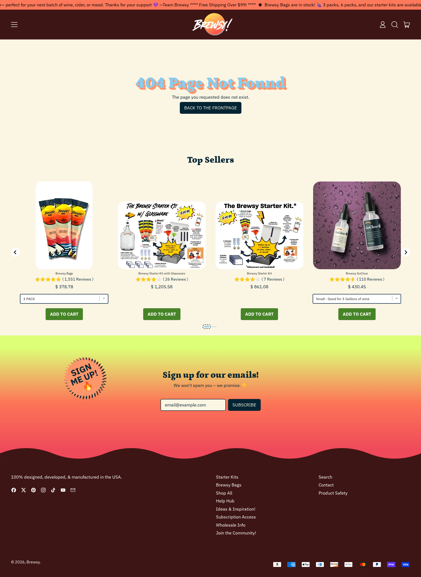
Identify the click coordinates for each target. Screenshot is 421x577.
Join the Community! (236, 533)
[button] (395, 24)
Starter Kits (227, 477)
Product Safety (333, 493)
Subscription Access (236, 517)
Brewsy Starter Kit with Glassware (161, 273)
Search (325, 477)
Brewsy (33, 562)
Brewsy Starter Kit (259, 273)
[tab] (206, 326)
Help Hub (225, 501)
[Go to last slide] (15, 252)
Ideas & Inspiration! (235, 509)
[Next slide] (405, 252)
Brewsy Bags (64, 273)
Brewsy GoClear (357, 273)
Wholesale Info (230, 525)
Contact (326, 485)
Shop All (224, 493)
